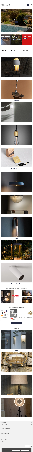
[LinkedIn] (5, 433)
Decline (25, 450)
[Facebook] (2, 433)
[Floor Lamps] (16, 112)
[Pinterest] (7, 433)
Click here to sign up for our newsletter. (6, 428)
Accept (16, 450)
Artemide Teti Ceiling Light (13, 317)
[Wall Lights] (16, 227)
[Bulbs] (16, 135)
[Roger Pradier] (16, 339)
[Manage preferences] (7, 450)
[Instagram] (4, 433)
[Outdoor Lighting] (16, 250)
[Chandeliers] (16, 204)
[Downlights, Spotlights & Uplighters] (16, 272)
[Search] (28, 5)
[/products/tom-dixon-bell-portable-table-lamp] (22, 313)
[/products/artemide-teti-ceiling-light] (13, 313)
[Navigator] (16, 362)
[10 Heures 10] (16, 407)
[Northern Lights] (16, 385)
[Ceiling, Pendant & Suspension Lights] (16, 182)
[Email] (1, 433)
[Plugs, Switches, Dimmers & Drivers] (16, 157)
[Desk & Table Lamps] (16, 67)
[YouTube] (8, 433)
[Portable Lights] (16, 89)
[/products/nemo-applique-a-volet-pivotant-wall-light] (4, 313)
